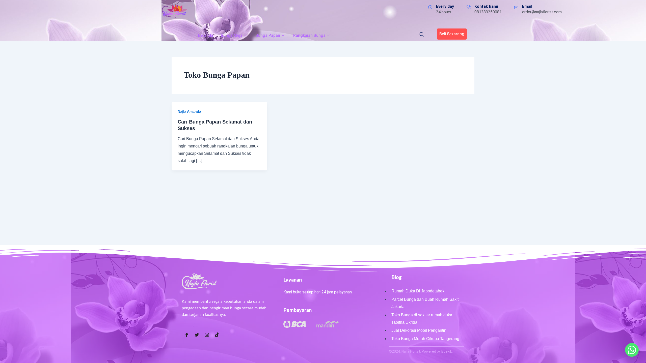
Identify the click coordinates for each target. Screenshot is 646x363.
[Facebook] (187, 335)
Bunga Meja (232, 35)
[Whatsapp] (632, 350)
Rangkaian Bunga (309, 35)
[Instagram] (207, 335)
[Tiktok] (217, 335)
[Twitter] (197, 335)
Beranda (205, 35)
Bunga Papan (268, 35)
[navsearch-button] (422, 35)
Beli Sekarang (451, 34)
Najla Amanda (189, 111)
